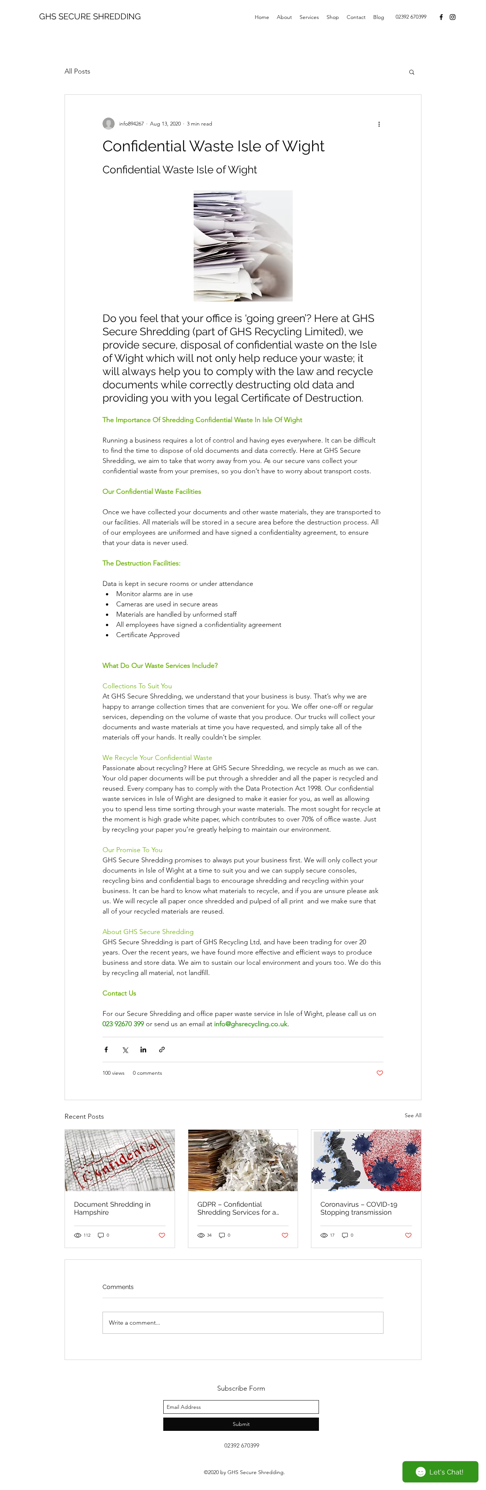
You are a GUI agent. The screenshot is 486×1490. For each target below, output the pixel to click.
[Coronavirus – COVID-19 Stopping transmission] (366, 1160)
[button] (411, 72)
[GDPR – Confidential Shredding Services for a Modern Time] (243, 1160)
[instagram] (452, 17)
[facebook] (441, 17)
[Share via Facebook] (106, 1049)
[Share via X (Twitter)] (124, 1049)
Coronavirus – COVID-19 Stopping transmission (359, 1208)
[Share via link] (162, 1049)
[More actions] (378, 123)
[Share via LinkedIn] (143, 1049)
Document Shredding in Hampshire (112, 1208)
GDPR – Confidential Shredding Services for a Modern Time (236, 1208)
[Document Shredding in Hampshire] (120, 1160)
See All (413, 1115)
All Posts (77, 71)
